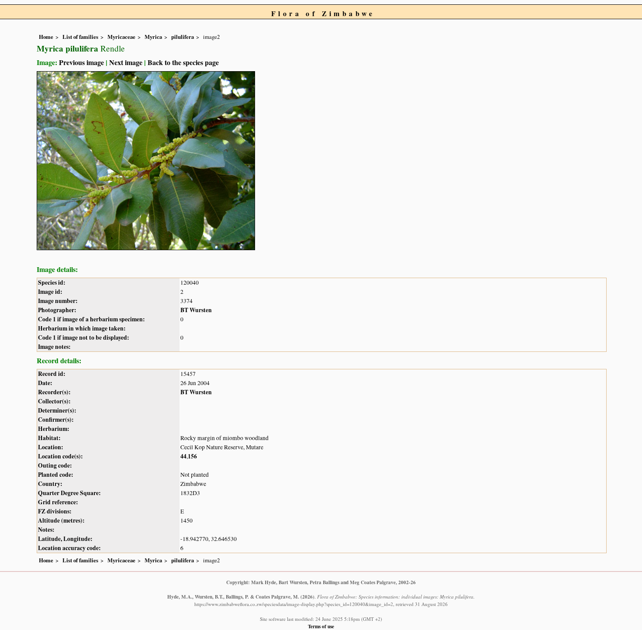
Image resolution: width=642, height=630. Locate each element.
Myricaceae (121, 37)
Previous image (81, 62)
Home (46, 37)
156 (192, 456)
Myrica (153, 37)
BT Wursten (196, 310)
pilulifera (182, 37)
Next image (125, 62)
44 (183, 456)
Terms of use (321, 626)
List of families (80, 37)
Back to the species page (183, 62)
